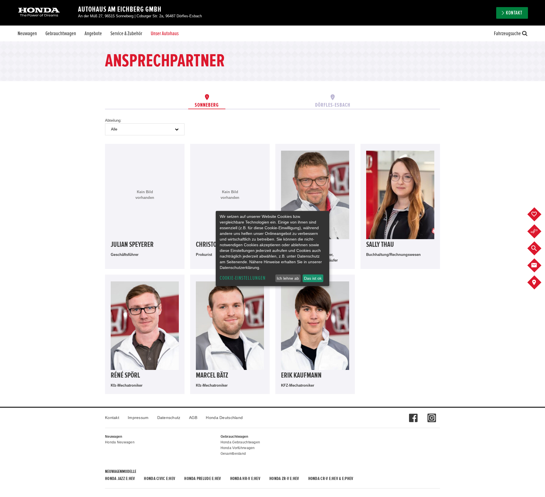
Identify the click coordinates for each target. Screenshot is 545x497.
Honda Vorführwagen (238, 448)
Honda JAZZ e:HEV (120, 478)
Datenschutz (169, 417)
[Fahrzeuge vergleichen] (538, 231)
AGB (193, 417)
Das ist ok (313, 278)
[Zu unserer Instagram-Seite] (431, 415)
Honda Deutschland (224, 417)
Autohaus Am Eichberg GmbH (120, 9)
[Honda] (39, 12)
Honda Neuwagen (120, 442)
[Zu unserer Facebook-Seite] (413, 415)
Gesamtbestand (233, 454)
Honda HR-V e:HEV (245, 478)
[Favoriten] (538, 214)
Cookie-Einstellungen (243, 278)
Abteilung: (113, 120)
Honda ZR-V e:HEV (284, 478)
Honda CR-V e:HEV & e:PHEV (330, 478)
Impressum (138, 417)
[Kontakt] (538, 265)
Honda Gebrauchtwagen (240, 442)
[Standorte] (538, 282)
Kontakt (112, 417)
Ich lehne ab (288, 278)
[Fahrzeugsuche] (538, 248)
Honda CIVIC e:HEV (159, 478)
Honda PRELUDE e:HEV (202, 478)
